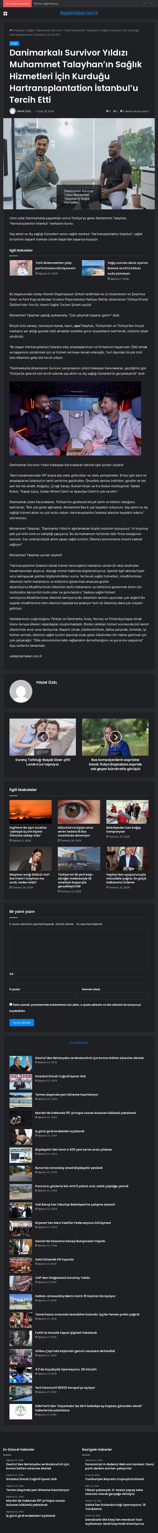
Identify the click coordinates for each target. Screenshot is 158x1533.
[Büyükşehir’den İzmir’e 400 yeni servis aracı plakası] (20, 1155)
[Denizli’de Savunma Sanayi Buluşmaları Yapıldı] (20, 1247)
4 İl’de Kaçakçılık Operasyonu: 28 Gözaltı (66, 1369)
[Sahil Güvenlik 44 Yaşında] (20, 1265)
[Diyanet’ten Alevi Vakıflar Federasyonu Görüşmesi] (20, 1228)
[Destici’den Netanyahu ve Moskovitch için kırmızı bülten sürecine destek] (20, 1063)
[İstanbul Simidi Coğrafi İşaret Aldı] (20, 1082)
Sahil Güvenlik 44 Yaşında (54, 1259)
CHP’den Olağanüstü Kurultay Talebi (62, 1278)
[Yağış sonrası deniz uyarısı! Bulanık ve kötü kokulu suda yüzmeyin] (93, 268)
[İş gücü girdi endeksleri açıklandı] (20, 1137)
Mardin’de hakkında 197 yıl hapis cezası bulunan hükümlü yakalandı (85, 1113)
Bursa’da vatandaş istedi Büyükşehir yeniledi (69, 1168)
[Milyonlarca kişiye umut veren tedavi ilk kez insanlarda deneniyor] (79, 812)
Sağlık (30, 30)
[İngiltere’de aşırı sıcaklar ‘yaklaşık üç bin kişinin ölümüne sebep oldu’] (30, 812)
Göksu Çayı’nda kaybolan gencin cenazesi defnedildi (75, 1351)
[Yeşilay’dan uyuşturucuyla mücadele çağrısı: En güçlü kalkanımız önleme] (127, 859)
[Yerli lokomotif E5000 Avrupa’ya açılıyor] (20, 1393)
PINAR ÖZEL (24, 111)
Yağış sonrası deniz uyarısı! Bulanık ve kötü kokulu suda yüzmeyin (128, 268)
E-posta (15, 989)
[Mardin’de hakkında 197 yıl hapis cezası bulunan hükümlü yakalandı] (20, 1118)
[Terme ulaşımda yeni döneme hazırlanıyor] (20, 1100)
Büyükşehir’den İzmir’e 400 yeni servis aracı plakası (73, 1149)
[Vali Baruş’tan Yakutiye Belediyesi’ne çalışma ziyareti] (20, 1210)
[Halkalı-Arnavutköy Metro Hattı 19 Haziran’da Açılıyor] (20, 1301)
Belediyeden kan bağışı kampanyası (123, 830)
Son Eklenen (79, 1043)
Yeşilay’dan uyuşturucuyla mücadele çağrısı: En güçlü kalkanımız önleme (126, 878)
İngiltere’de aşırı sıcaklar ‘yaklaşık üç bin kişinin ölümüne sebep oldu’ (28, 832)
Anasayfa (18, 30)
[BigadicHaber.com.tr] (79, 13)
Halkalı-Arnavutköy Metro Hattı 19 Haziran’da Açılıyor (75, 1296)
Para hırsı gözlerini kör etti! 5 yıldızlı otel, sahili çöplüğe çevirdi (81, 1186)
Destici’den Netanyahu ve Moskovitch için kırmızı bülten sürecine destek (89, 1058)
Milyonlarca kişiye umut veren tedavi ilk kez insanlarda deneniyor (75, 832)
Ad (12, 973)
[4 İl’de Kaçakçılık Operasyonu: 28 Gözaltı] (20, 1375)
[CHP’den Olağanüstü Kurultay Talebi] (20, 1283)
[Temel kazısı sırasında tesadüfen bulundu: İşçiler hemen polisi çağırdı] (20, 1320)
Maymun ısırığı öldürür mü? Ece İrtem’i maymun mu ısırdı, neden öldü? (29, 878)
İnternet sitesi (91, 989)
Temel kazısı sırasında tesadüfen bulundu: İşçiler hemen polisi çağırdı (87, 1314)
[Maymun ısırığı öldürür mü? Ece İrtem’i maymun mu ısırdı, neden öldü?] (30, 859)
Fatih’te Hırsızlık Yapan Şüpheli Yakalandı (66, 1333)
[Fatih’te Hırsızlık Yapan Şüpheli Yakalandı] (20, 1338)
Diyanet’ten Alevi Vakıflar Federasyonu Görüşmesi (73, 1223)
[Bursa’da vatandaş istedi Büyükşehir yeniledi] (20, 1173)
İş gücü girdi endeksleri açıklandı (59, 1131)
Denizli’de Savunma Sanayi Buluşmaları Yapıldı (70, 1241)
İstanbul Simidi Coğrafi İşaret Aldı (60, 1076)
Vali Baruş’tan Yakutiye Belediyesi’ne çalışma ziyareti (75, 1204)
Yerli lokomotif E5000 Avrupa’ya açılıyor (65, 1388)
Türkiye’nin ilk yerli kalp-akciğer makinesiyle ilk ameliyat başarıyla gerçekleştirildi (76, 880)
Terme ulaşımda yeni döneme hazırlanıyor (60, 3)
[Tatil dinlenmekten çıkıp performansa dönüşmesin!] (21, 268)
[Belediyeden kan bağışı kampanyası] (127, 812)
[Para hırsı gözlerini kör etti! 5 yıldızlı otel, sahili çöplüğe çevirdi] (20, 1192)
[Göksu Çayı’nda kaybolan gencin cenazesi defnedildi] (20, 1356)
